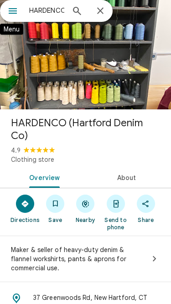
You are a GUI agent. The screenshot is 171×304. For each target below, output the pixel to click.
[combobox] (46, 10)
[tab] (43, 177)
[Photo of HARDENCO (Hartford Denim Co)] (85, 54)
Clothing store (32, 159)
